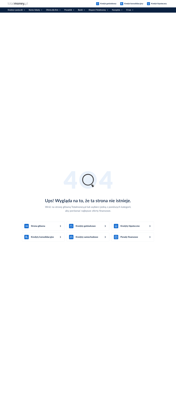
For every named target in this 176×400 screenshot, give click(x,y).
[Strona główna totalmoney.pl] (18, 3)
